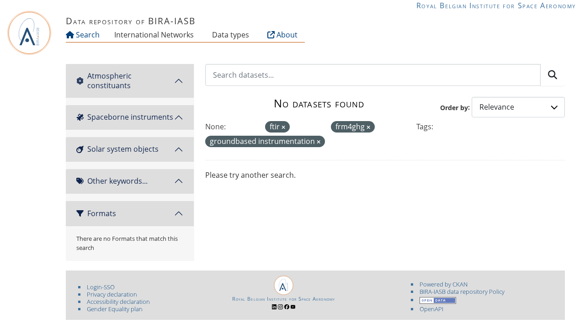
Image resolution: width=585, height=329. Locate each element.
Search (87, 35)
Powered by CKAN (444, 284)
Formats (101, 213)
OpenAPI (431, 309)
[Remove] (283, 127)
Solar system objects (123, 149)
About (286, 35)
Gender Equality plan (115, 309)
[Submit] (552, 75)
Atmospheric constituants (109, 80)
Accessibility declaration (118, 301)
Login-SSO (101, 287)
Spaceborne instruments (130, 117)
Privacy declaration (112, 294)
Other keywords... (117, 181)
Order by (454, 107)
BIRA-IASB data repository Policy (462, 291)
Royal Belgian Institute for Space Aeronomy (496, 5)
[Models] (195, 34)
